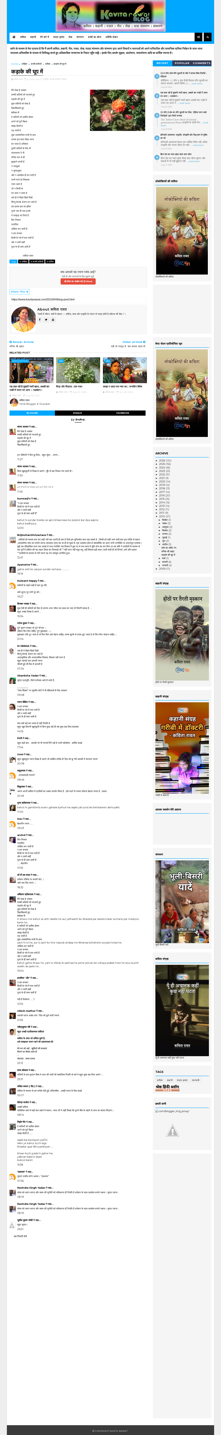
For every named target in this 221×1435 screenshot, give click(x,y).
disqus (77, 413)
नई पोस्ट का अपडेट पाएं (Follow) (78, 281)
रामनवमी (196, 1080)
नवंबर (165, 523)
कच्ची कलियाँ (36, 63)
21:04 (20, 639)
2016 (162, 495)
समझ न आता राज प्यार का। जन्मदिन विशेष (122, 386)
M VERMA (23, 646)
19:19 (20, 573)
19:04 (20, 970)
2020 (162, 481)
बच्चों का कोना (94, 37)
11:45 (20, 491)
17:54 (20, 747)
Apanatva (23, 564)
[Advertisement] (181, 308)
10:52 (20, 867)
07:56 (20, 1180)
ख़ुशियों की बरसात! (39, 1048)
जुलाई (165, 537)
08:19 (20, 1196)
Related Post (19, 352)
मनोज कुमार (22, 623)
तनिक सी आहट (168, 551)
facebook (122, 413)
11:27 (20, 459)
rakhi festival (20, 361)
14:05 (20, 731)
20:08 (20, 763)
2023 (162, 471)
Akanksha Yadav (28, 675)
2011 (162, 512)
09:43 (20, 828)
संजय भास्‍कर (23, 426)
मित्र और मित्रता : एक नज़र (69, 386)
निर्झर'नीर (21, 1121)
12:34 (20, 1003)
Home (14, 63)
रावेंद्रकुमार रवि (23, 1026)
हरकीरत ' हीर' (23, 977)
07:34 (20, 668)
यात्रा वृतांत (58, 37)
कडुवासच (21, 770)
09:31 (20, 1229)
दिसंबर (165, 519)
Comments (202, 63)
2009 (162, 568)
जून (164, 540)
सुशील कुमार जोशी (25, 1220)
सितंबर (165, 530)
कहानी (33, 37)
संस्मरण (80, 37)
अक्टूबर (165, 527)
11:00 (20, 811)
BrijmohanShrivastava (31, 535)
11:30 (20, 475)
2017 (162, 492)
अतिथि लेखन (111, 37)
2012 (162, 509)
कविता (23, 37)
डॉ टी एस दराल (23, 874)
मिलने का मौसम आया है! (27, 1051)
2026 (162, 460)
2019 (162, 485)
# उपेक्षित (23, 261)
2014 (162, 502)
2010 (162, 516)
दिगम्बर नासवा (23, 603)
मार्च (164, 558)
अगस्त (165, 533)
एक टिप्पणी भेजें (20, 1236)
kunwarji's (24, 498)
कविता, (64, 79)
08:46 (20, 779)
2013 (162, 506)
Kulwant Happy (27, 580)
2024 (162, 467)
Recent (163, 63)
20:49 (20, 795)
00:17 (20, 1095)
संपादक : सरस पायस (26, 1058)
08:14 (20, 1114)
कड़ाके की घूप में (168, 554)
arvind (21, 835)
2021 (162, 478)
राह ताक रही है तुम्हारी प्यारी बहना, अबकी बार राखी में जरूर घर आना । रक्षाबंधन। (29, 388)
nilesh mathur (26, 1010)
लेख (70, 37)
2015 (162, 498)
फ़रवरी (165, 561)
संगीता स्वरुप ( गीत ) (26, 1086)
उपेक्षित (24, 63)
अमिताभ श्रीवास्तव (25, 894)
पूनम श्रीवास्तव (23, 802)
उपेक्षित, (46, 79)
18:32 (20, 887)
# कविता (50, 261)
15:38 (20, 1164)
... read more (196, 83)
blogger (32, 413)
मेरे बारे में (44, 37)
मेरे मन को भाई (23, 1048)
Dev (19, 818)
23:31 (20, 1079)
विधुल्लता (21, 786)
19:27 (20, 596)
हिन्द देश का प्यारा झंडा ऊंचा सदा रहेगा (175, 154)
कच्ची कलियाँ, (55, 79)
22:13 (20, 1063)
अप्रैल (165, 544)
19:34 (20, 616)
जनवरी (165, 565)
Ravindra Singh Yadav (31, 1187)
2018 (162, 488)
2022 (162, 474)
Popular (182, 63)
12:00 (20, 528)
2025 (162, 464)
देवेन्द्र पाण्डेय (23, 1102)
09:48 (20, 694)
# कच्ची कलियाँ (37, 261)
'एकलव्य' (21, 1171)
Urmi (20, 754)
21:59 (20, 1020)
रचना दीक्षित (22, 701)
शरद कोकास (22, 1070)
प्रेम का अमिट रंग (168, 547)
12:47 (20, 557)
